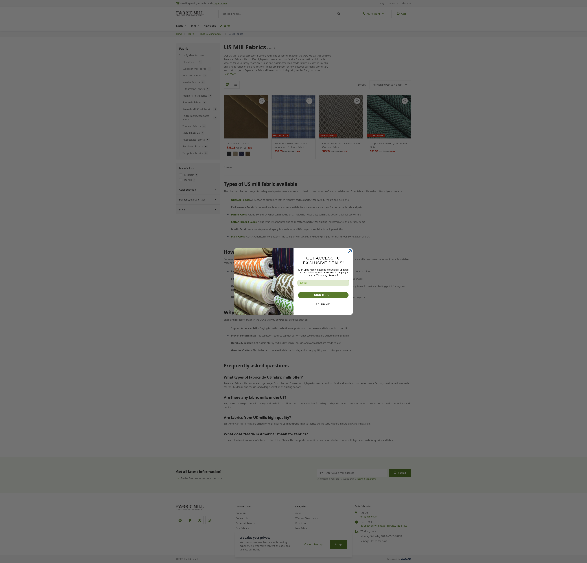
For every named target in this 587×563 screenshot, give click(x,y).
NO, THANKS (323, 304)
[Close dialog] (350, 251)
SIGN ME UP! (323, 295)
